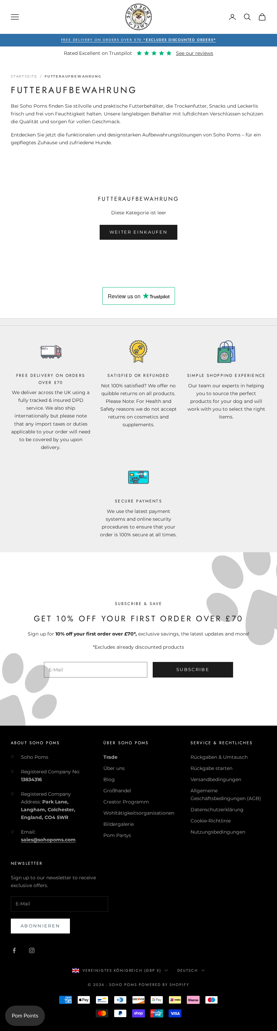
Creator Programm (126, 802)
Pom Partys (117, 835)
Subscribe (192, 669)
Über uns (114, 768)
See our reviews (194, 53)
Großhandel (117, 791)
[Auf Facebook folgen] (14, 950)
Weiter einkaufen (138, 232)
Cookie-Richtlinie (211, 821)
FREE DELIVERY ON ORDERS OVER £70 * (138, 39)
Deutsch (187, 970)
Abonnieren (40, 925)
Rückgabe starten (211, 768)
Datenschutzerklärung (217, 810)
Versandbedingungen (216, 779)
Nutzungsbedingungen (218, 832)
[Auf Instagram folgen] (31, 950)
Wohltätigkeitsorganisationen (138, 813)
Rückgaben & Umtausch (219, 757)
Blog (109, 779)
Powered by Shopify (164, 984)
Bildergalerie (118, 824)
